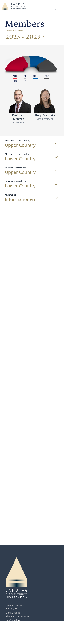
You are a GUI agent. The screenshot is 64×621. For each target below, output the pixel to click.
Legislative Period (14, 30)
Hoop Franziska (45, 115)
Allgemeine (10, 194)
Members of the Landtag (17, 140)
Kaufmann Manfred (18, 117)
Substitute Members (15, 167)
